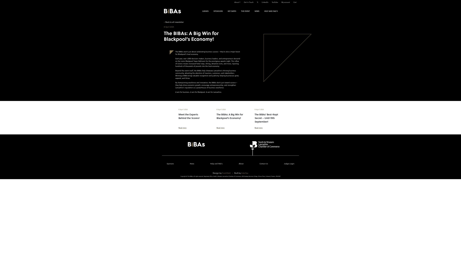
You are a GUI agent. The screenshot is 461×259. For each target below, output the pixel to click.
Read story (182, 128)
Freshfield (226, 173)
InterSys (244, 173)
